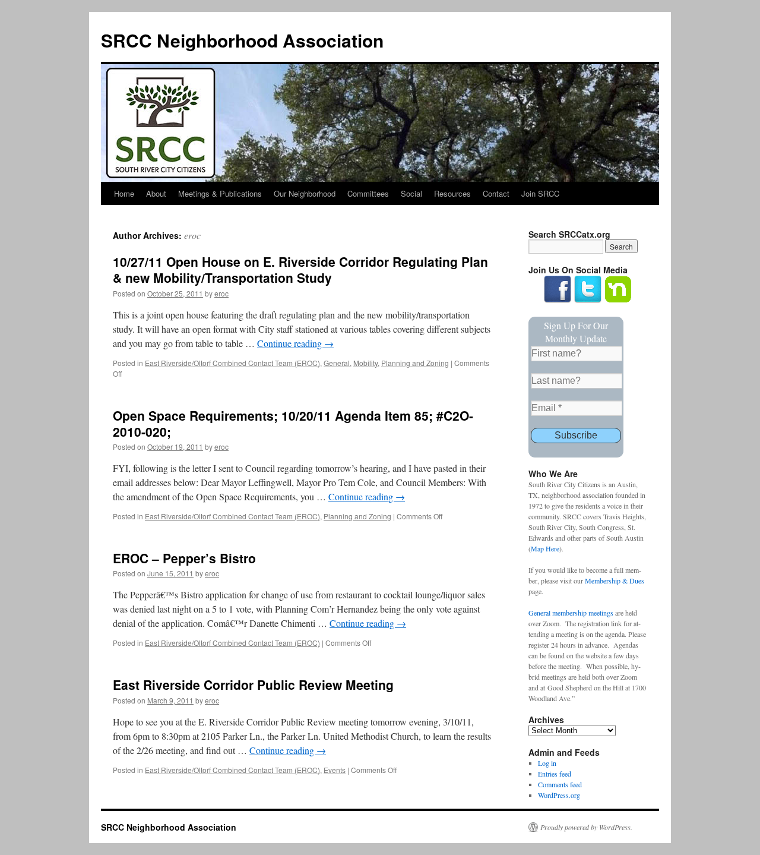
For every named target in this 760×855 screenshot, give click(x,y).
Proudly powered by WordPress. (586, 827)
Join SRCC (540, 193)
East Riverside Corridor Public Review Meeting (253, 684)
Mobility (365, 363)
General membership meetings (570, 612)
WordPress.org (559, 795)
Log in (547, 763)
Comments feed (560, 784)
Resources (452, 193)
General (337, 363)
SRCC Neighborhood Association (242, 40)
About (156, 193)
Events (335, 770)
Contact (496, 193)
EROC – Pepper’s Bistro (184, 558)
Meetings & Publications (220, 193)
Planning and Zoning (415, 363)
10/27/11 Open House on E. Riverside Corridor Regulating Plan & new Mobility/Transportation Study (300, 269)
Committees (368, 193)
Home (124, 193)
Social (411, 193)
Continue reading (295, 343)
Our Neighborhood (304, 193)
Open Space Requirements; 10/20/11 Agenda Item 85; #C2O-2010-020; (293, 423)
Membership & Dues (614, 580)
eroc (192, 235)
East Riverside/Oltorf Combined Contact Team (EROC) (232, 363)
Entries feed (554, 773)
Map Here (545, 548)
